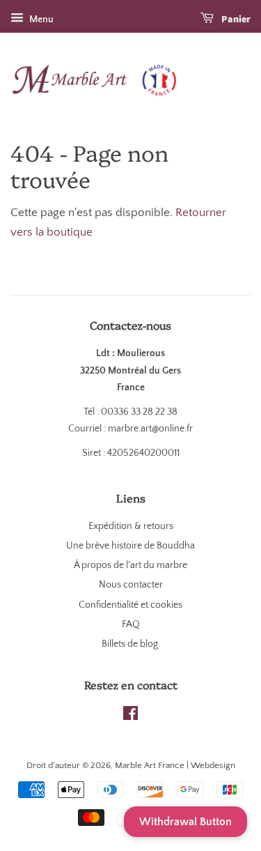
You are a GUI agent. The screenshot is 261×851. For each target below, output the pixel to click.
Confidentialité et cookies (130, 605)
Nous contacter (131, 584)
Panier (235, 19)
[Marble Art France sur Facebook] (130, 716)
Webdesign (213, 765)
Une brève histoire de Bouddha (130, 545)
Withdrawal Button (185, 821)
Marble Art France (149, 765)
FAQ (131, 624)
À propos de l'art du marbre (130, 565)
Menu (40, 19)
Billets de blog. (131, 644)
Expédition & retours (130, 526)
